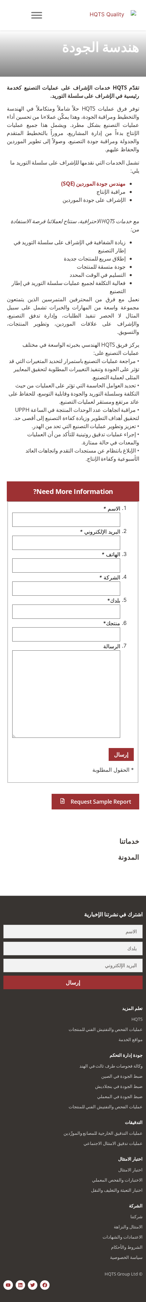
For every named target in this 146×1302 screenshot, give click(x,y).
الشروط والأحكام (127, 1247)
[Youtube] (8, 1285)
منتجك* (111, 623)
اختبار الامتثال (130, 1170)
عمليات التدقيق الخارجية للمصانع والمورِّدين (103, 1133)
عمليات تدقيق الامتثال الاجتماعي (113, 1143)
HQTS (137, 1019)
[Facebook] (45, 1285)
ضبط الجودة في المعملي (120, 1096)
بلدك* (113, 600)
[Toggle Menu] (36, 15)
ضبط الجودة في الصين (122, 1076)
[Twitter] (32, 1285)
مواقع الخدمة (130, 1039)
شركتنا (136, 1216)
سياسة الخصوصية (126, 1257)
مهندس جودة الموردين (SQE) (93, 183)
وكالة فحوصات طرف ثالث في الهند (111, 1066)
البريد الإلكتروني (100, 531)
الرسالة (111, 646)
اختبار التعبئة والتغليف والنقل (117, 1190)
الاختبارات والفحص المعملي (117, 1180)
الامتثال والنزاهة (128, 1227)
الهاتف (111, 554)
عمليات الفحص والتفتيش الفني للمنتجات (106, 1029)
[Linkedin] (20, 1285)
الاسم (111, 508)
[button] (95, 801)
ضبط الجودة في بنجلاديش (119, 1086)
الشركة (109, 577)
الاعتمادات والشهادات (123, 1237)
